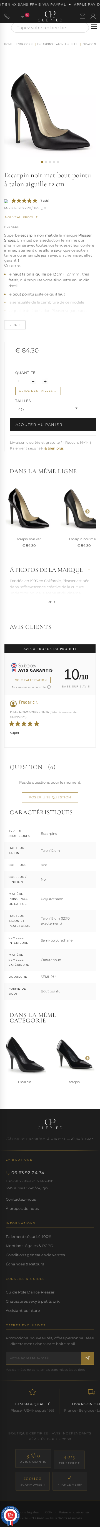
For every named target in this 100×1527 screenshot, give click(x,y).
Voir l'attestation (31, 680)
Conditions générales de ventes (35, 1255)
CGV (48, 1512)
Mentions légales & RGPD (29, 1245)
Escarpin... (25, 1082)
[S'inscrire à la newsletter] (87, 1358)
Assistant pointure (23, 1310)
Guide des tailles (36, 391)
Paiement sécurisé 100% (29, 1236)
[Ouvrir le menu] (94, 27)
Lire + (50, 602)
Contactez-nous (21, 1199)
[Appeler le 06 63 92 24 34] (6, 16)
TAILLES (23, 401)
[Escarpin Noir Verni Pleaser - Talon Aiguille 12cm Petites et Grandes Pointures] (25, 1054)
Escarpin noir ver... (29, 539)
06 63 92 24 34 (27, 1172)
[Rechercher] (82, 28)
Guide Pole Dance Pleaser (30, 1292)
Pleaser (11, 227)
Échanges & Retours (25, 1264)
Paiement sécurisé (74, 1512)
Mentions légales (25, 1512)
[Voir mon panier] (19, 16)
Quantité (25, 373)
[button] (42, 162)
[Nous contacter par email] (82, 16)
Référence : (10, 209)
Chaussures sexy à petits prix (33, 1301)
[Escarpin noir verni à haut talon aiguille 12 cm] (29, 508)
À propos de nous (22, 1208)
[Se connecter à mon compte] (93, 16)
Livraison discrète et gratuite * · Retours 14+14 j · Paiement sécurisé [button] (51, 445)
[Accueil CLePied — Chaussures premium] (50, 1124)
